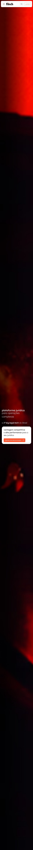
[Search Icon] (22, 4)
